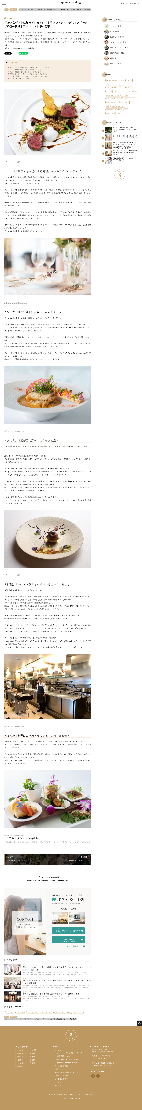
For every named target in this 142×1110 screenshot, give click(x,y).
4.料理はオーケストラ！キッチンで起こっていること (28, 74)
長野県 (20, 1053)
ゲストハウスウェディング (115, 88)
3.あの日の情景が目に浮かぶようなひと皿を (24, 72)
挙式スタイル (124, 102)
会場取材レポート (60, 1012)
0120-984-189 (99, 1058)
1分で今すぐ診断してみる (82, 842)
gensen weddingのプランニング (69, 1053)
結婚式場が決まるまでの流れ (68, 1059)
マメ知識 (125, 95)
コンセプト (59, 1050)
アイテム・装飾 (115, 26)
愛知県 (32, 1053)
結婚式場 (13, 9)
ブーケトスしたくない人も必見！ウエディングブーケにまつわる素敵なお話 (125, 136)
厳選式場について (64, 1056)
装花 (125, 110)
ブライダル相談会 (61, 1076)
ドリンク (109, 91)
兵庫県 (32, 1057)
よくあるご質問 (60, 1079)
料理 (69, 1012)
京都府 (20, 1060)
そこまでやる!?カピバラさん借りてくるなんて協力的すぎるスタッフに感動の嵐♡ (125, 129)
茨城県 (20, 1063)
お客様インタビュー (62, 1069)
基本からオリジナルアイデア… (79, 860)
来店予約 (124, 3)
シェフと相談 (20, 1012)
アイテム (129, 80)
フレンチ (30, 1012)
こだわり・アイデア (117, 37)
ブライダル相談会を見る (74, 946)
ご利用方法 (110, 1063)
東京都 (20, 1050)
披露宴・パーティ (112, 102)
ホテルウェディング (112, 95)
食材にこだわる (79, 1012)
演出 (107, 106)
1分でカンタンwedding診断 (18, 78)
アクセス (58, 1082)
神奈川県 (33, 1050)
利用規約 (72, 1095)
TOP (6, 9)
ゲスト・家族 (115, 31)
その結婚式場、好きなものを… (16, 860)
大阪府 (20, 1057)
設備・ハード (110, 113)
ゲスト (129, 84)
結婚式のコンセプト (118, 106)
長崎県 (20, 1066)
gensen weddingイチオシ (115, 80)
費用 (119, 113)
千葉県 (32, 1063)
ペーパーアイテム (120, 91)
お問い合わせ (135, 3)
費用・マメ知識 (115, 63)
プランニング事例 (61, 1066)
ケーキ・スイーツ (119, 84)
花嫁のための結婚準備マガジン (66, 1072)
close (17, 62)
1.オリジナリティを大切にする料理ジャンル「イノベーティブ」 (32, 67)
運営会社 (52, 1095)
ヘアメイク (132, 91)
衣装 (120, 110)
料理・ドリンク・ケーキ (119, 47)
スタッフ (129, 88)
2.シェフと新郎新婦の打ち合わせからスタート (25, 70)
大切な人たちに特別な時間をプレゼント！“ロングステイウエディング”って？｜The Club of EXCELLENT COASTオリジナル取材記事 (125, 145)
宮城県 (32, 1060)
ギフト (108, 84)
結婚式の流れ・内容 (117, 53)
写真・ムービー (130, 99)
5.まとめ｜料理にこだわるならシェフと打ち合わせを (28, 76)
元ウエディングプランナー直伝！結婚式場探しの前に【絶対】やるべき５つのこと (125, 152)
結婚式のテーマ (111, 110)
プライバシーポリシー (85, 1095)
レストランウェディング (44, 1012)
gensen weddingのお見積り (68, 1062)
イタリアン (10, 1012)
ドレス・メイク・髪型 (118, 42)
